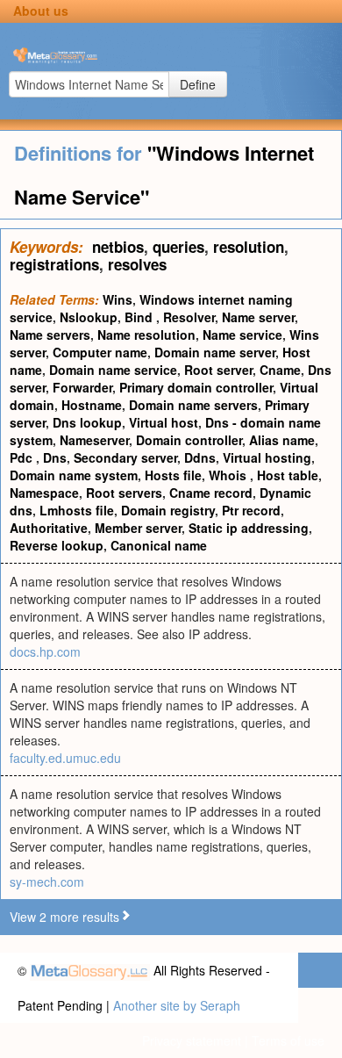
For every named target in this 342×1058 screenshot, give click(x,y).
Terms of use (288, 1040)
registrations (54, 264)
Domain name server (214, 352)
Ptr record (251, 510)
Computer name (100, 352)
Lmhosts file (76, 510)
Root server (218, 369)
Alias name (282, 440)
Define (198, 84)
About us (40, 10)
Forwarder (82, 387)
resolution (248, 246)
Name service (242, 334)
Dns (55, 457)
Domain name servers (193, 405)
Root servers (124, 492)
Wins (117, 299)
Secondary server (125, 457)
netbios (118, 246)
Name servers (50, 334)
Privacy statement (191, 1040)
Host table (287, 475)
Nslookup (89, 317)
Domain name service (113, 369)
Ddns (200, 457)
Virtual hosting (267, 457)
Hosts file (173, 475)
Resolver (189, 317)
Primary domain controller (196, 387)
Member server (138, 527)
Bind (140, 317)
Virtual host (163, 422)
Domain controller (189, 440)
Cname (280, 369)
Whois (229, 475)
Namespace (44, 492)
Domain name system (74, 475)
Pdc (23, 457)
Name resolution (146, 334)
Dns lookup (87, 422)
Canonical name (158, 545)
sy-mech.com (47, 881)
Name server (258, 317)
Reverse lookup (56, 545)
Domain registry (168, 510)
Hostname (91, 405)
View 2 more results (64, 916)
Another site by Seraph (176, 1005)
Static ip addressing (249, 527)
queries (178, 246)
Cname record (211, 492)
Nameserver (94, 440)
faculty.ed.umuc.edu (65, 758)
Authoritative (49, 527)
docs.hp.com (45, 651)
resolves (137, 264)
